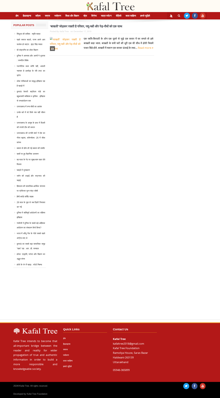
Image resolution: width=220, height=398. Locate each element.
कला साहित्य (131, 15)
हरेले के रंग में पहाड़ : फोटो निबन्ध (29, 264)
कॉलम (38, 15)
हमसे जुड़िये (145, 15)
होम (17, 15)
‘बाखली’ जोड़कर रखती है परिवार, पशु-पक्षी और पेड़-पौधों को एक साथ (86, 26)
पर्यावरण (57, 15)
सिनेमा (94, 15)
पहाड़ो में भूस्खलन (23, 170)
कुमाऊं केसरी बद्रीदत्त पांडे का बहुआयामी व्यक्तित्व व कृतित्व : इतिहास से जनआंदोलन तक (31, 96)
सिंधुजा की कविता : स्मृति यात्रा (28, 34)
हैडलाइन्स (27, 15)
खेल (85, 15)
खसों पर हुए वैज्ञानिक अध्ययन (27, 154)
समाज (47, 15)
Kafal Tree (64, 31)
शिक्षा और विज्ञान (72, 15)
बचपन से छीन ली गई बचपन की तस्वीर (31, 148)
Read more (145, 48)
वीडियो (118, 15)
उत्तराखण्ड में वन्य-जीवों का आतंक (29, 106)
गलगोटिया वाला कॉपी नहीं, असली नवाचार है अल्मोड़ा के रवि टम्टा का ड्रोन (31, 71)
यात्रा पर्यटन (106, 15)
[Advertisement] (110, 297)
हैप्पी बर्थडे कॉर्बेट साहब (25, 196)
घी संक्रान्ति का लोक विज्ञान (27, 50)
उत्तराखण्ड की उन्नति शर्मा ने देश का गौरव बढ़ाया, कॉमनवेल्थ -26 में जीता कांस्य (31, 138)
